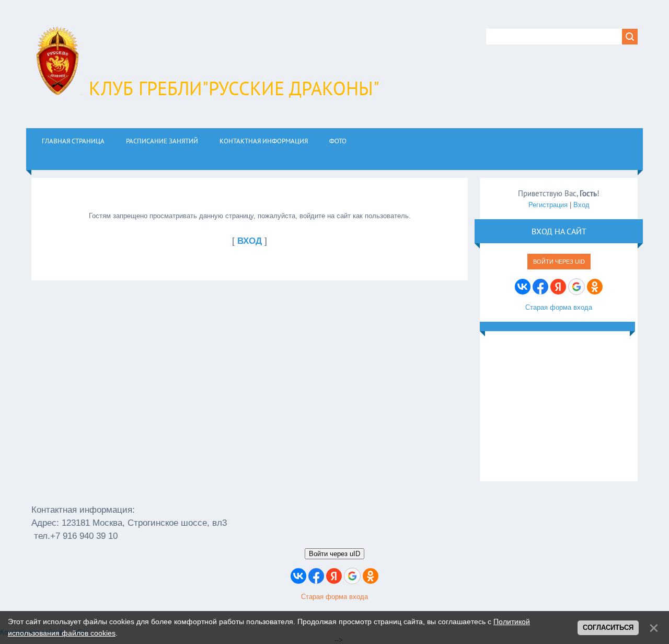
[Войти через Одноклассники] (595, 287)
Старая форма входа (558, 307)
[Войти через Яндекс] (558, 287)
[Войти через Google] (576, 286)
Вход (581, 205)
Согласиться (608, 627)
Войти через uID (559, 261)
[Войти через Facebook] (540, 287)
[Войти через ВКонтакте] (522, 287)
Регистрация (548, 205)
